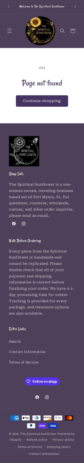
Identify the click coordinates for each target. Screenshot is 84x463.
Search (15, 341)
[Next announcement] (75, 6)
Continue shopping (42, 101)
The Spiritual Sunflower (38, 433)
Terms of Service (24, 362)
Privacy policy (63, 439)
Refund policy (37, 439)
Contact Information (27, 352)
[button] (9, 31)
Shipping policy (59, 446)
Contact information (44, 453)
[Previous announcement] (8, 6)
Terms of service (30, 446)
